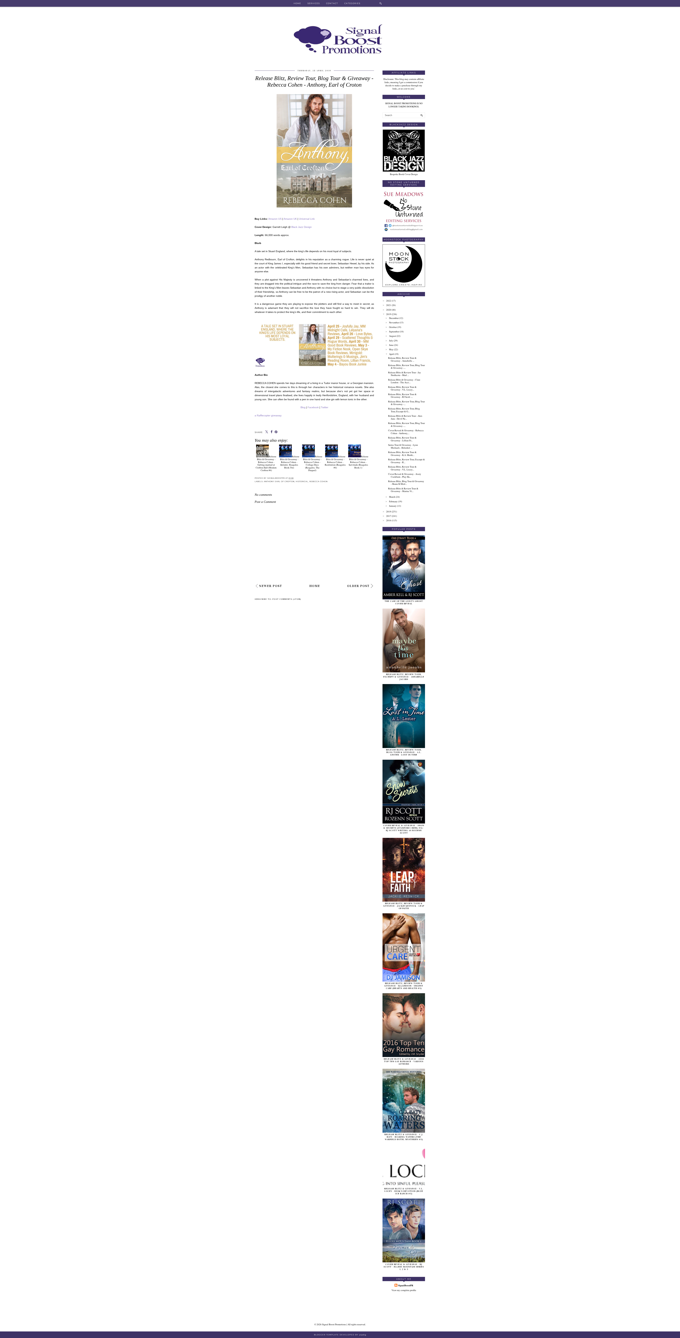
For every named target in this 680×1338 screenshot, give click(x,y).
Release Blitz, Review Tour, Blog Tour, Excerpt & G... (404, 410)
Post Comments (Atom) (287, 599)
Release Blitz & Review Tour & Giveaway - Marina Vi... (403, 490)
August (392, 336)
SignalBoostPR (405, 1285)
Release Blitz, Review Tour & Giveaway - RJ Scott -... (402, 396)
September (394, 331)
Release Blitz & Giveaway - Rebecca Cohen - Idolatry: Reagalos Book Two (289, 462)
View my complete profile (404, 1290)
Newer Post (270, 586)
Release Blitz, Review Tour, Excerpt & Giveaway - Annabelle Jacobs (403, 677)
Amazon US (275, 218)
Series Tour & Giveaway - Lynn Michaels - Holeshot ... (403, 446)
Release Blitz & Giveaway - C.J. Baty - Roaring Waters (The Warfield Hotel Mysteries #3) (403, 1137)
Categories (352, 3)
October (393, 327)
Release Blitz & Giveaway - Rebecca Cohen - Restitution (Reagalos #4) (335, 462)
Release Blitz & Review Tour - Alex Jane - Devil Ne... (405, 417)
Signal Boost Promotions (334, 1324)
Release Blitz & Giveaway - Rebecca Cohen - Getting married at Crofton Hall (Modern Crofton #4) (266, 463)
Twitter (324, 407)
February (393, 501)
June (391, 345)
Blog (303, 407)
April (391, 354)
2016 (388, 520)
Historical (302, 481)
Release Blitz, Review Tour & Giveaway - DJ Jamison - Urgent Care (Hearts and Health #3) (403, 986)
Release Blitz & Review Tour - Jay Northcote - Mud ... (404, 374)
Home (297, 3)
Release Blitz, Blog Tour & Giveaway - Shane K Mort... (406, 483)
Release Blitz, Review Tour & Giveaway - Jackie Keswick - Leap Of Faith (403, 906)
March (392, 496)
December (394, 318)
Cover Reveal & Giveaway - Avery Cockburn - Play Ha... (404, 475)
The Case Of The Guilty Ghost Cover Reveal (404, 602)
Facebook (313, 407)
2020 (388, 309)
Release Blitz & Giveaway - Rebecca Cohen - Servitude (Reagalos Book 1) (358, 462)
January (392, 505)
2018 (388, 511)
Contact (332, 3)
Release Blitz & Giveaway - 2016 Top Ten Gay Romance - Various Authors (404, 1061)
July (391, 340)
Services (313, 3)
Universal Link (307, 218)
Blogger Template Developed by (340, 1335)
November (394, 322)
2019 (388, 314)
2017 (388, 516)
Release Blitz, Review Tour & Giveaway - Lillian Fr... (402, 439)
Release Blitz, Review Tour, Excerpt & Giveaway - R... (406, 461)
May (391, 349)
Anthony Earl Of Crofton (279, 481)
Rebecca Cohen (318, 481)
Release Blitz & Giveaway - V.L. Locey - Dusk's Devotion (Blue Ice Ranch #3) (403, 1191)
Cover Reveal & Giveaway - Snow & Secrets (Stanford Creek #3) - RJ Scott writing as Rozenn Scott (403, 829)
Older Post (358, 586)
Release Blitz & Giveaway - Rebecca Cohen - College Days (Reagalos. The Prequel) (312, 463)
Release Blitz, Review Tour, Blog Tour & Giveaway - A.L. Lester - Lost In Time (404, 752)
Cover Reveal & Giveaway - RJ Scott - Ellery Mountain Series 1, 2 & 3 (404, 1266)
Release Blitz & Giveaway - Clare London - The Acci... (404, 381)
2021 (388, 305)
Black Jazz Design (301, 227)
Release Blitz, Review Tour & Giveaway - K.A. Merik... (402, 454)
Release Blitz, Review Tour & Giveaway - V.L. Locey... (402, 388)
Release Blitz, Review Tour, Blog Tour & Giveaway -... (406, 367)
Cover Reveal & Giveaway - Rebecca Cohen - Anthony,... (406, 432)
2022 (388, 300)
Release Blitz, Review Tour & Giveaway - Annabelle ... (402, 359)
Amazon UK (290, 218)
